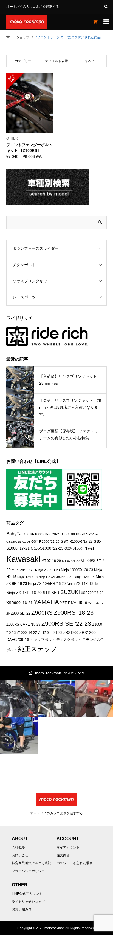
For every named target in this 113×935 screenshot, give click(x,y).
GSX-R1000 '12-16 (45, 541)
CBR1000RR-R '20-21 (44, 534)
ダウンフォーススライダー (36, 248)
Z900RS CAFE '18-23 (23, 624)
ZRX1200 (70, 633)
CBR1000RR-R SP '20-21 (81, 534)
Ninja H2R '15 (84, 577)
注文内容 (63, 855)
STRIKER (51, 592)
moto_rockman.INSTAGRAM (60, 673)
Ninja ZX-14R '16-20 (24, 592)
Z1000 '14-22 (27, 633)
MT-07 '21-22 (71, 560)
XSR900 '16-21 (19, 602)
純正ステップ (37, 648)
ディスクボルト (68, 640)
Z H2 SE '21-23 (50, 633)
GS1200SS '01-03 (18, 541)
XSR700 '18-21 (92, 592)
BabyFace (16, 534)
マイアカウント (68, 847)
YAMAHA (46, 602)
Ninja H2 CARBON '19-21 (56, 577)
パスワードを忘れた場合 (74, 863)
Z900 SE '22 (20, 613)
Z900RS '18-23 (74, 612)
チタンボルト (24, 265)
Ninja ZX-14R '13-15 (82, 584)
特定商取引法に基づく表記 (31, 863)
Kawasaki (23, 559)
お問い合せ (20, 855)
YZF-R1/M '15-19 (73, 603)
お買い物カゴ (22, 909)
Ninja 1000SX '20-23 (77, 570)
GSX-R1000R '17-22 (76, 542)
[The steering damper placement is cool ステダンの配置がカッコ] (56, 698)
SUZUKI (70, 592)
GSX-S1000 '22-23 (47, 548)
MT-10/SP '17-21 (23, 570)
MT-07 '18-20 (51, 560)
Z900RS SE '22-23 (66, 623)
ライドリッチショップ (28, 902)
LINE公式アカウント (27, 894)
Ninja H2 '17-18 (27, 577)
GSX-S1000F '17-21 (79, 548)
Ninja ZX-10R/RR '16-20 (47, 584)
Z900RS (42, 612)
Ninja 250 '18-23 (47, 570)
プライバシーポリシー (28, 871)
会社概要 (18, 847)
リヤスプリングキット (32, 281)
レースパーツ (24, 297)
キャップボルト (42, 640)
